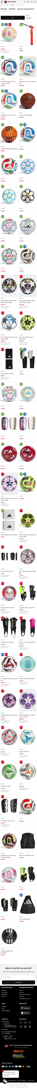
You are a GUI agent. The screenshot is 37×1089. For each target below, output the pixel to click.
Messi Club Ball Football (7, 607)
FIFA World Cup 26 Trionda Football (8, 116)
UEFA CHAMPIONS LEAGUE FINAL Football (27, 716)
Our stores (4, 992)
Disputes (4, 1006)
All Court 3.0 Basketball (25, 115)
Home (2, 4)
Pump (20, 48)
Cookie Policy (31, 1080)
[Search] (24, 2)
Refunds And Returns (25, 994)
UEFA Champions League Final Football (9, 716)
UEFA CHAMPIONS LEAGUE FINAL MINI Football (8, 301)
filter (13, 17)
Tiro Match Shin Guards (7, 642)
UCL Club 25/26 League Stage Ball (27, 572)
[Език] (35, 2)
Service (4, 996)
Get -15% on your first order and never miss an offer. (18, 969)
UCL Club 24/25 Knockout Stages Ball (26, 338)
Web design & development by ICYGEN (18, 1087)
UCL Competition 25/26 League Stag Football (9, 338)
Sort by (28, 15)
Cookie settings (6, 1010)
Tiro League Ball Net (24, 919)
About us (4, 990)
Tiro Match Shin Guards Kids (27, 607)
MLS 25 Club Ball (24, 751)
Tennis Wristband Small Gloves (9, 534)
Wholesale (4, 994)
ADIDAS (12, 4)
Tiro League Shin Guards (7, 820)
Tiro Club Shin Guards (7, 571)
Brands (7, 4)
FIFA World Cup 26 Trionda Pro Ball (27, 82)
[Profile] (28, 2)
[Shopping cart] (31, 2)
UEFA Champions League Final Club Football (9, 499)
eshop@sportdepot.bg (10, 1031)
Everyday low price (24, 998)
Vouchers (21, 996)
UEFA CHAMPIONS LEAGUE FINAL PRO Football (27, 301)
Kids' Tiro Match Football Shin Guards (27, 643)
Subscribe (18, 982)
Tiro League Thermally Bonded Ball (9, 679)
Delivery (21, 992)
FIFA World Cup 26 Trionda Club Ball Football (8, 856)
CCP (3, 1008)
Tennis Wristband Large (7, 373)
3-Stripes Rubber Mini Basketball (7, 951)
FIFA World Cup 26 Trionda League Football (8, 82)
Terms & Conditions (21, 1080)
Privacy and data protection (9, 1080)
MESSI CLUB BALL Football (26, 678)
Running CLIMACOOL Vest (26, 855)
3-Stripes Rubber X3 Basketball (9, 148)
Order (21, 990)
